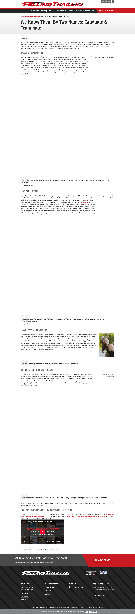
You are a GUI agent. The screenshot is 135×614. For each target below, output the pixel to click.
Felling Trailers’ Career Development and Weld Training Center (85, 516)
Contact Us (24, 593)
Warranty (48, 594)
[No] (133, 612)
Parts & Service (49, 587)
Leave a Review (100, 595)
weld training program (83, 202)
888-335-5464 (25, 597)
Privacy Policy (93, 611)
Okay (86, 611)
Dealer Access (106, 1)
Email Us (23, 599)
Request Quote (102, 560)
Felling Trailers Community (34, 549)
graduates (54, 549)
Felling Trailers (58, 4)
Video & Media (49, 591)
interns (59, 549)
